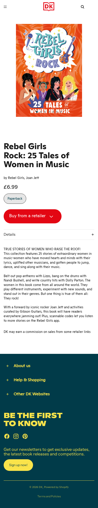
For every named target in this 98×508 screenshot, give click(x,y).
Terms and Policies (49, 496)
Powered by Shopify (56, 487)
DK (41, 487)
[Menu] (5, 7)
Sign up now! (18, 465)
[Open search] (82, 7)
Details (9, 234)
